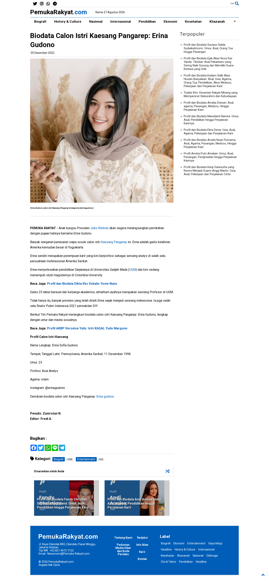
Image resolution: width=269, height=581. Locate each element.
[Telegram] (55, 3)
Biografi (40, 21)
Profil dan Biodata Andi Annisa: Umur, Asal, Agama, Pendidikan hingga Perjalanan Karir (135, 503)
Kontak (142, 559)
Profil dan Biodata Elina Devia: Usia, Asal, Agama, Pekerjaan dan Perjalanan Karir (210, 131)
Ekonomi (170, 21)
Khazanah (217, 21)
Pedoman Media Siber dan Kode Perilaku (123, 549)
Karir (142, 551)
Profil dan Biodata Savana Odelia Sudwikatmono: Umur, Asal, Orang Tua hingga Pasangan (208, 48)
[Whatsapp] (48, 3)
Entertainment (196, 543)
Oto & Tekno (168, 561)
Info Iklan (142, 544)
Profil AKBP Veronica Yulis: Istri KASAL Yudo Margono (87, 328)
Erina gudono (105, 396)
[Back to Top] (263, 575)
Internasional (120, 21)
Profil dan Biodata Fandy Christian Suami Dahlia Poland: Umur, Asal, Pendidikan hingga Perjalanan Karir (63, 503)
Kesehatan (193, 21)
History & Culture (67, 21)
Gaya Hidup (215, 543)
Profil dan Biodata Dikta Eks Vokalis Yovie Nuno (82, 283)
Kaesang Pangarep (114, 242)
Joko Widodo (99, 228)
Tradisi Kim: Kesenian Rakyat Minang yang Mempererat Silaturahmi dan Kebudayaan (210, 94)
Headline (166, 549)
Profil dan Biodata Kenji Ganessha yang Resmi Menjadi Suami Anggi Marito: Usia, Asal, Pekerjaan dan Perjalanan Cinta (210, 170)
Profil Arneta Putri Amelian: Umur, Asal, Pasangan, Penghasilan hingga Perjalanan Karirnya (210, 157)
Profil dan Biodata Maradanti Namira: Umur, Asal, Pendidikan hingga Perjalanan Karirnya (211, 119)
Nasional (95, 21)
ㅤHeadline (201, 561)
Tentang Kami (123, 537)
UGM (132, 269)
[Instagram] (42, 3)
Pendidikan (147, 21)
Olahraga (212, 555)
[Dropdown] (234, 21)
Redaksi (142, 537)
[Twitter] (35, 3)
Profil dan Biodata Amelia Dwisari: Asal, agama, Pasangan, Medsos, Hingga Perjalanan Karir (209, 106)
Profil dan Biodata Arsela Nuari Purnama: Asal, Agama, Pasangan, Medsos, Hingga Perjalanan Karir (210, 143)
